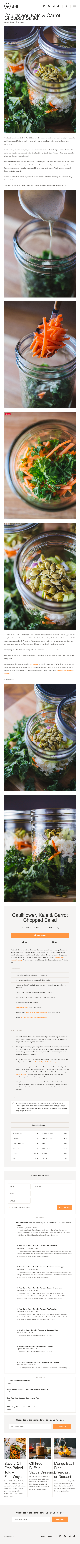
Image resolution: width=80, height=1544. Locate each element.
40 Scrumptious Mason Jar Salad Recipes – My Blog (35, 1347)
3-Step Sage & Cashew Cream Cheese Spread (23, 1408)
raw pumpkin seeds (22, 1007)
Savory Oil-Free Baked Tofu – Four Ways (13, 1470)
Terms (43, 1536)
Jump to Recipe (9, 22)
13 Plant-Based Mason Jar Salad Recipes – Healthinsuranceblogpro (41, 1268)
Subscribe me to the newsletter (21, 1207)
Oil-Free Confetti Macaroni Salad (18, 1381)
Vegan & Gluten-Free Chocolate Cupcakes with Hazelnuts (27, 1390)
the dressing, (34, 664)
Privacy (51, 1536)
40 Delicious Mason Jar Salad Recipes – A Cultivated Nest (37, 1331)
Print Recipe (20, 22)
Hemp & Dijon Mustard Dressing (36, 1012)
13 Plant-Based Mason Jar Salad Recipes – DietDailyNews (37, 1247)
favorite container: (21, 1074)
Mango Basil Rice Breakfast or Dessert (64, 1470)
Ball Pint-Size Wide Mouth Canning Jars (34, 1017)
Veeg (11, 6)
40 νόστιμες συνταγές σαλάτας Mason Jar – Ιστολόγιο (38, 1363)
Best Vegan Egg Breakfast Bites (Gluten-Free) (23, 1399)
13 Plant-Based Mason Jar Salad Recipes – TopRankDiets (37, 1310)
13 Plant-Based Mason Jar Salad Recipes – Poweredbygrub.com (39, 1289)
